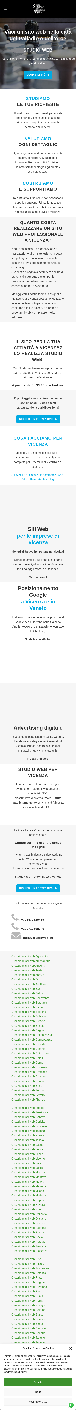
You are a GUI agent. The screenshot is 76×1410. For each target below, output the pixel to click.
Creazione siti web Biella (27, 1007)
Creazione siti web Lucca (27, 1167)
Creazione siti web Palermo (28, 1227)
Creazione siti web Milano (27, 1190)
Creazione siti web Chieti (27, 1058)
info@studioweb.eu (38, 937)
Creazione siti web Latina (27, 1144)
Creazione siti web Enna (26, 1085)
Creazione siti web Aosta (27, 970)
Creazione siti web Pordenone (30, 1268)
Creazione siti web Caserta (28, 1044)
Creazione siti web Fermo (27, 1090)
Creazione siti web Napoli (27, 1200)
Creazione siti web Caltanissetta (31, 1034)
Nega (38, 1391)
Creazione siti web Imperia (28, 1130)
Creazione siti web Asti (25, 979)
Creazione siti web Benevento (30, 998)
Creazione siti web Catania (28, 1048)
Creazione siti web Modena (28, 1195)
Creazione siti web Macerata (29, 1172)
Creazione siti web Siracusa (29, 1328)
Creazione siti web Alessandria (30, 961)
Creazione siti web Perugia (28, 1241)
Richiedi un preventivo (36, 419)
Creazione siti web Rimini (27, 1296)
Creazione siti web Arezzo (27, 974)
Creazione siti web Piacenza (29, 1250)
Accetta (38, 1382)
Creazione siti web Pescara (28, 1246)
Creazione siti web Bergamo (29, 1002)
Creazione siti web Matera (27, 1181)
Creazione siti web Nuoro (27, 1209)
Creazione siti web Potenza (28, 1272)
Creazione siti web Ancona (28, 965)
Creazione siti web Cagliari (28, 1030)
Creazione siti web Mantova (28, 1177)
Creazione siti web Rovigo (28, 1305)
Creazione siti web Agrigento (29, 956)
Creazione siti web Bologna (28, 1011)
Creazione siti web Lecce (27, 1149)
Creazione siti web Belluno (28, 993)
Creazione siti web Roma (27, 1300)
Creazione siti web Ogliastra (29, 1213)
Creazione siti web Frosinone (29, 1112)
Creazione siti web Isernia (27, 1135)
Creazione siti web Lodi (26, 1163)
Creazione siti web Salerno (28, 1309)
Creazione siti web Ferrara (28, 1094)
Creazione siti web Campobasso (31, 1039)
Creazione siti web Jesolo (27, 1140)
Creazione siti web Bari (26, 988)
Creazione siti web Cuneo (27, 1081)
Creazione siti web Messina (28, 1186)
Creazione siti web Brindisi (28, 1025)
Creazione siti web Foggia (27, 1107)
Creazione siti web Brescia (28, 1021)
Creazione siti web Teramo (28, 1342)
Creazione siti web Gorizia (28, 1121)
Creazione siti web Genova (28, 1117)
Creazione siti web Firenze (28, 1099)
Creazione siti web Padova (28, 1223)
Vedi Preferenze (38, 1401)
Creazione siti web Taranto (28, 1337)
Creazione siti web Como (27, 1062)
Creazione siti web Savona (28, 1319)
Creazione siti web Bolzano (28, 1016)
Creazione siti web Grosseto (29, 1126)
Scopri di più (36, 75)
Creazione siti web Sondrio (28, 1333)
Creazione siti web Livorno (28, 1158)
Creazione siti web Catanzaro (30, 1053)
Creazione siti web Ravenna (29, 1286)
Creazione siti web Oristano (28, 1218)
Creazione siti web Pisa (26, 1259)
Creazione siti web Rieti (26, 1291)
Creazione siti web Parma (27, 1232)
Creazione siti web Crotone (28, 1076)
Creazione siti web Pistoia (27, 1263)
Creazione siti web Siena (27, 1323)
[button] (70, 1348)
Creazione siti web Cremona (29, 1071)
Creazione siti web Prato (26, 1277)
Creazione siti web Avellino (28, 984)
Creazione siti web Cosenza (29, 1067)
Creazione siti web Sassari (28, 1314)
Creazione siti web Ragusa (28, 1282)
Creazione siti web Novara (28, 1204)
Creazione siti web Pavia (27, 1237)
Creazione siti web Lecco (27, 1153)
